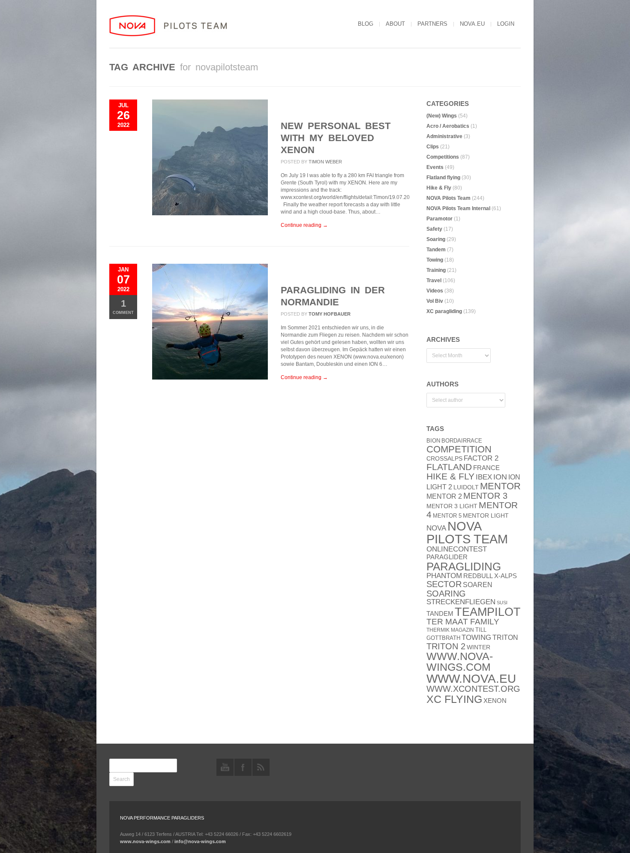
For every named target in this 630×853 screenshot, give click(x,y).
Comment (123, 306)
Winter (478, 647)
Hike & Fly (438, 188)
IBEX (484, 477)
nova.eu (472, 24)
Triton (505, 637)
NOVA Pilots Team (448, 198)
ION (500, 477)
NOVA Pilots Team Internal (458, 208)
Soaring (435, 239)
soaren (477, 584)
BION (433, 440)
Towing (434, 260)
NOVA (436, 528)
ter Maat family (462, 621)
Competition (459, 449)
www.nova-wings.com (459, 662)
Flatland (449, 467)
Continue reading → (304, 225)
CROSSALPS (444, 458)
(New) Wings (441, 116)
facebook (243, 767)
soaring (446, 593)
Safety (434, 229)
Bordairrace (461, 440)
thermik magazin (450, 630)
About (395, 24)
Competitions (442, 157)
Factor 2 (481, 458)
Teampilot (488, 612)
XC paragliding (444, 311)
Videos (434, 291)
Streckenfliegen (460, 602)
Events (435, 167)
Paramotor (439, 219)
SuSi (502, 602)
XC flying (454, 699)
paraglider (447, 557)
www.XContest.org (473, 688)
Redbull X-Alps (490, 575)
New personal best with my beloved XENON (335, 138)
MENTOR (500, 486)
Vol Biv (434, 301)
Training (436, 270)
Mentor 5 (447, 515)
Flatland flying (443, 178)
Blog (365, 24)
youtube (225, 767)
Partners (432, 24)
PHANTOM (444, 576)
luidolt (466, 487)
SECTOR (444, 584)
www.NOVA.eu (471, 678)
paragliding (463, 567)
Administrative (444, 136)
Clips (432, 147)
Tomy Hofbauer (330, 313)
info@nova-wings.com (200, 841)
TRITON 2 (445, 646)
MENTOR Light (486, 515)
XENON (495, 700)
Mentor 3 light (451, 506)
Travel (433, 280)
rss (261, 767)
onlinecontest (456, 549)
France (486, 467)
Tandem (436, 250)
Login (505, 24)
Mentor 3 (485, 495)
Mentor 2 (444, 496)
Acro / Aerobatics (447, 126)
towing (476, 637)
